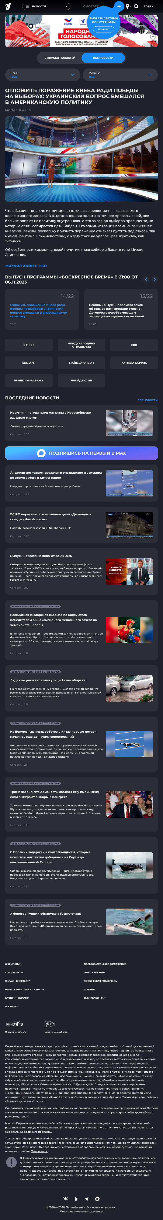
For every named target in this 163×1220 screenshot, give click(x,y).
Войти (149, 6)
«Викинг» (137, 1088)
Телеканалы (39, 1151)
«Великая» (27, 1092)
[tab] (60, 58)
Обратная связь (94, 972)
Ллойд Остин (81, 380)
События (89, 989)
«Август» (38, 1088)
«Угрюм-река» (119, 1088)
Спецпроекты (14, 972)
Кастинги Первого (17, 998)
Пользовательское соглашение (105, 964)
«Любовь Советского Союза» (64, 1088)
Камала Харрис (134, 362)
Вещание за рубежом (57, 1032)
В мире (28, 345)
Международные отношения (81, 345)
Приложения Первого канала (24, 989)
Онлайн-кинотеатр (17, 981)
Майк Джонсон (81, 362)
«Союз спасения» (97, 1088)
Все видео (11, 1006)
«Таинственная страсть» (72, 1092)
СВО (134, 345)
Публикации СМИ (95, 998)
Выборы (28, 362)
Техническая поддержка (100, 981)
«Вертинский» (45, 1092)
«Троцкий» (12, 1092)
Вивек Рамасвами (29, 380)
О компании (13, 964)
